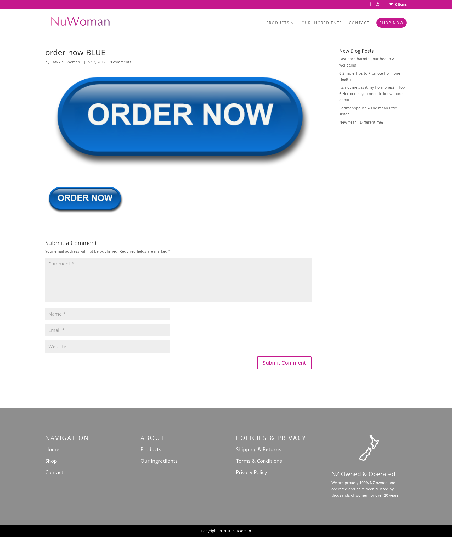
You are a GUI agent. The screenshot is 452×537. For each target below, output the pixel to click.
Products (278, 23)
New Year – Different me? (361, 122)
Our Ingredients (322, 23)
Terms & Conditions (259, 460)
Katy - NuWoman (65, 61)
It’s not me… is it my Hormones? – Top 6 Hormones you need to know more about (372, 93)
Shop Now (392, 22)
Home (52, 449)
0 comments (120, 61)
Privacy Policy (251, 472)
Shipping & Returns (258, 449)
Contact (359, 23)
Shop (51, 460)
